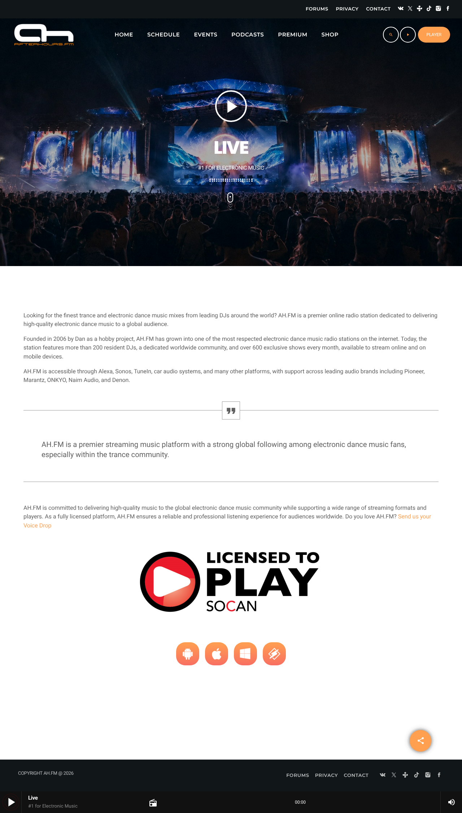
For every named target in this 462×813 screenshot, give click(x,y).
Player (434, 34)
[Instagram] (438, 9)
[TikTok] (429, 9)
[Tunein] (420, 9)
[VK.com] (401, 9)
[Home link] (44, 35)
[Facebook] (448, 9)
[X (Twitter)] (410, 9)
